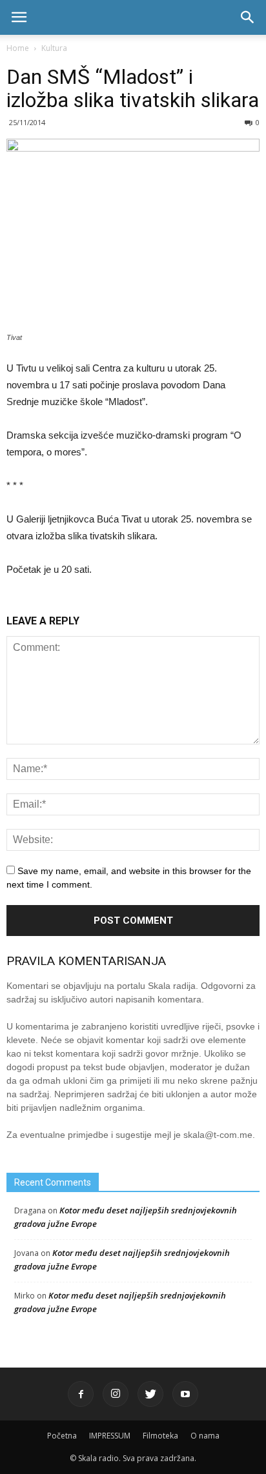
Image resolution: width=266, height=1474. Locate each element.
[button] (248, 17)
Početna (62, 1435)
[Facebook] (81, 1394)
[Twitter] (150, 1394)
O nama (205, 1435)
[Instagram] (115, 1394)
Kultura (54, 48)
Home (17, 48)
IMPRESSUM (109, 1435)
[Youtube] (185, 1394)
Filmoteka (160, 1435)
